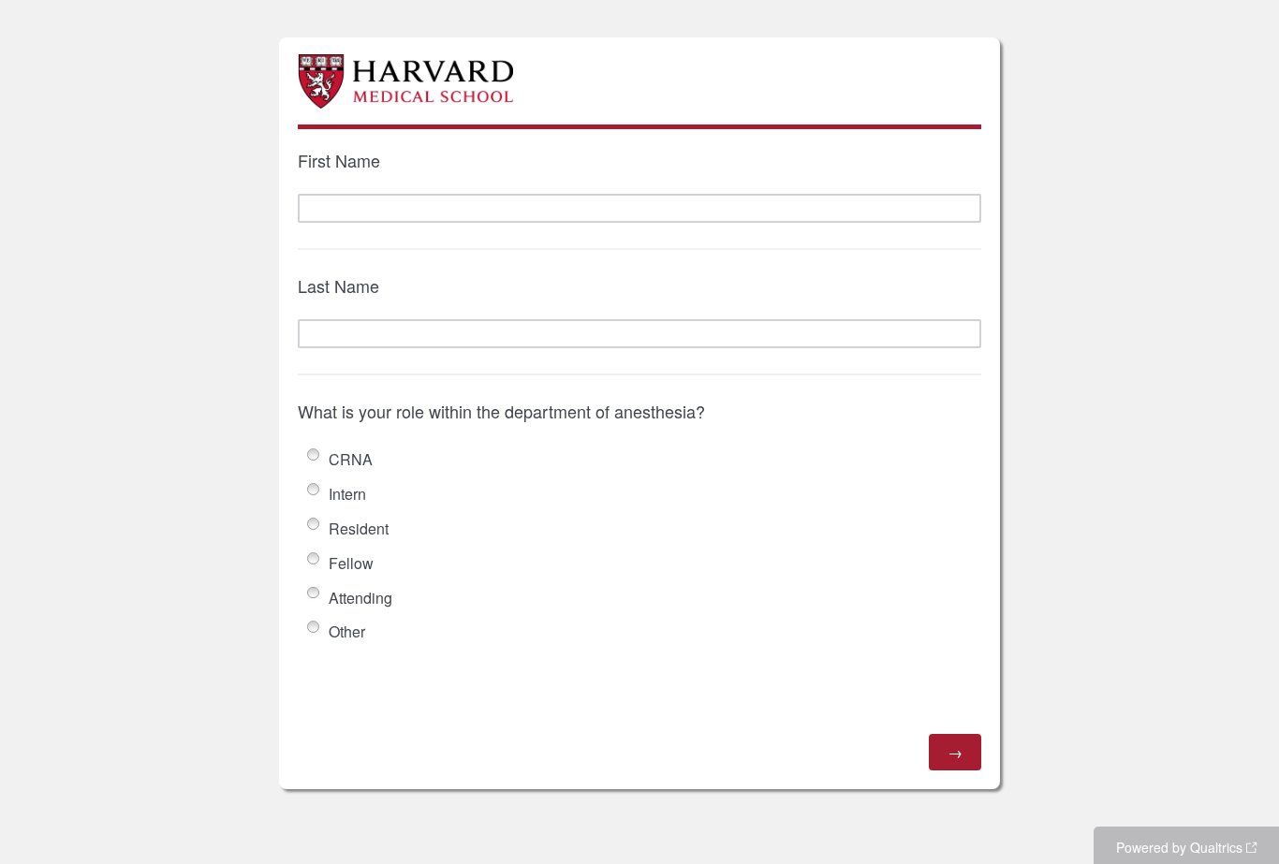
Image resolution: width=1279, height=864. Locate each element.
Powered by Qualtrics (1179, 847)
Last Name (338, 285)
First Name (339, 160)
